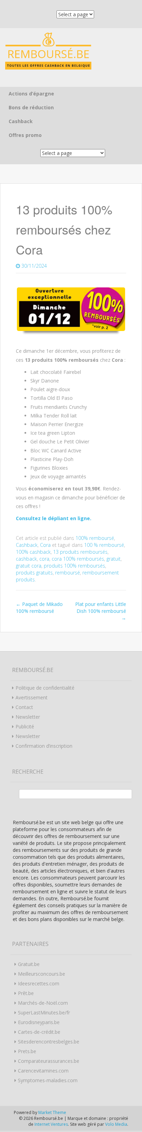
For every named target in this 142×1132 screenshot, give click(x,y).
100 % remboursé (104, 545)
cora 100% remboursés (78, 558)
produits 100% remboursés (74, 565)
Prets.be (27, 1051)
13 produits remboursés (80, 552)
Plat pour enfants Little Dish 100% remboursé (100, 611)
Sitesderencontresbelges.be (48, 1041)
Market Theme (52, 1112)
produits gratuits (34, 572)
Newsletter (28, 717)
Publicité (25, 726)
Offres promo (25, 135)
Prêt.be (26, 993)
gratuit (113, 558)
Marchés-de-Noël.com (43, 1003)
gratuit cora (28, 565)
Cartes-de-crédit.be (39, 1032)
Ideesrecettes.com (38, 983)
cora (44, 558)
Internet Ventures (51, 1124)
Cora (45, 545)
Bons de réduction (31, 107)
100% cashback (33, 552)
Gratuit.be (29, 964)
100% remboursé (94, 538)
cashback (26, 558)
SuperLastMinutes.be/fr (44, 1012)
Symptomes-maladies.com (48, 1080)
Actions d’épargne (31, 93)
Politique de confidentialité (45, 687)
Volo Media (116, 1124)
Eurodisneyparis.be (39, 1022)
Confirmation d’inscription (44, 746)
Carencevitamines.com (43, 1070)
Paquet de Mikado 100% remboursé (39, 607)
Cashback (21, 121)
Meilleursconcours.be (41, 973)
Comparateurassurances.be (48, 1061)
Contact (24, 707)
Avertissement (32, 697)
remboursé (67, 572)
